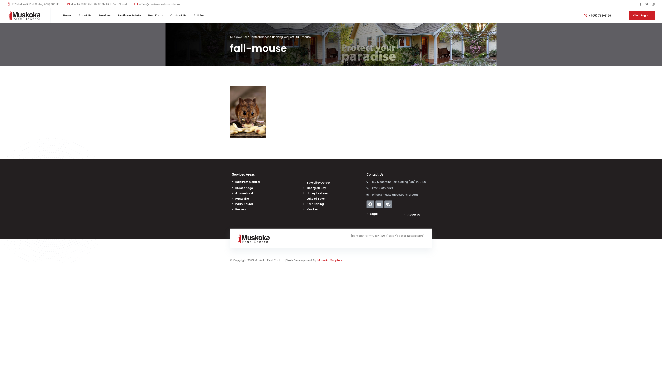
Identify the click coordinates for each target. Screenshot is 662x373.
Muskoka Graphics (329, 260)
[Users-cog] (388, 204)
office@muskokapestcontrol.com (159, 4)
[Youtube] (379, 204)
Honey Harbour (317, 193)
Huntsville (242, 199)
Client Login (640, 15)
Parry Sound (244, 204)
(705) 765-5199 (599, 16)
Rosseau (241, 209)
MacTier (312, 209)
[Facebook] (370, 204)
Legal (374, 214)
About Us (414, 215)
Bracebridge (244, 188)
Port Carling (315, 204)
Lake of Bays (316, 199)
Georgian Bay (316, 188)
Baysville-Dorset (318, 183)
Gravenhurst (244, 193)
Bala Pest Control (247, 182)
